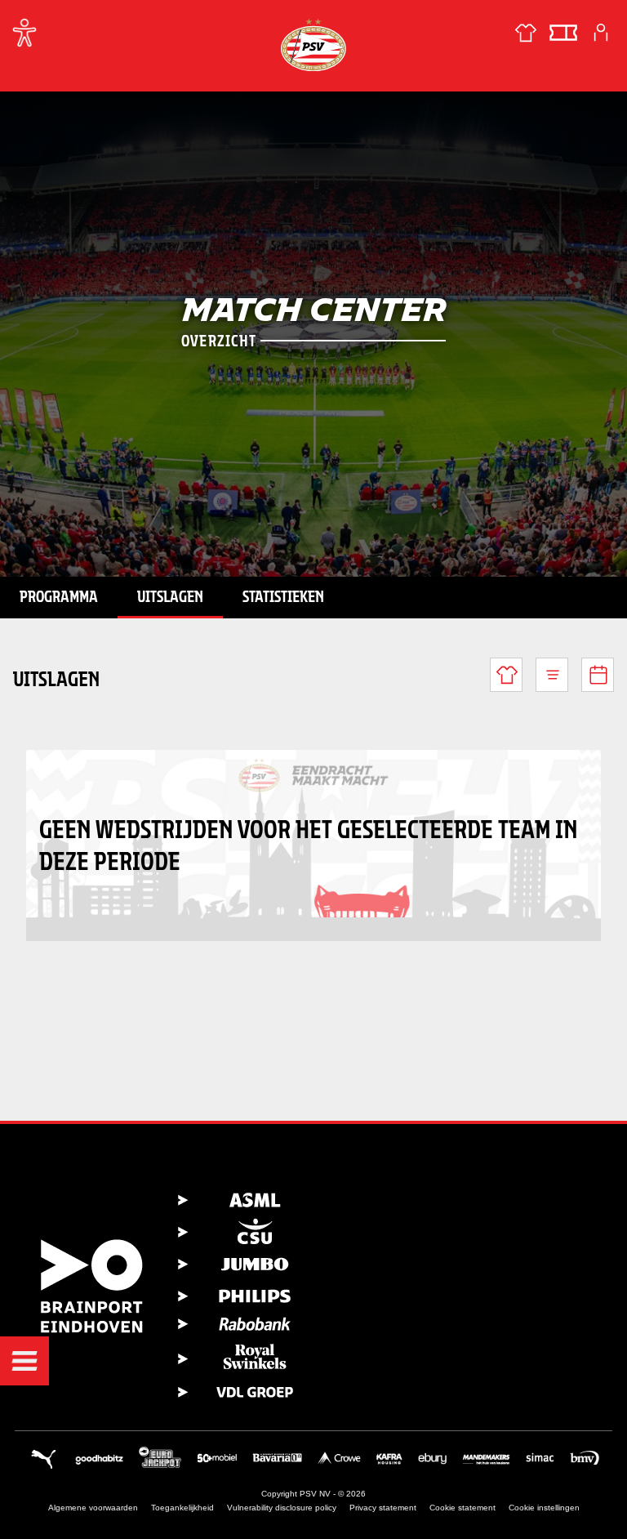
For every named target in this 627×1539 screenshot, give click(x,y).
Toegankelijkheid (182, 1507)
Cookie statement (462, 1507)
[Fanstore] (525, 32)
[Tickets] (563, 32)
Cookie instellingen (544, 1507)
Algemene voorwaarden (93, 1507)
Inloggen (601, 32)
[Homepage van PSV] (313, 44)
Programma (59, 596)
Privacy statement (382, 1507)
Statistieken (283, 596)
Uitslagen (170, 596)
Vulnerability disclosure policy (281, 1507)
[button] (24, 1360)
